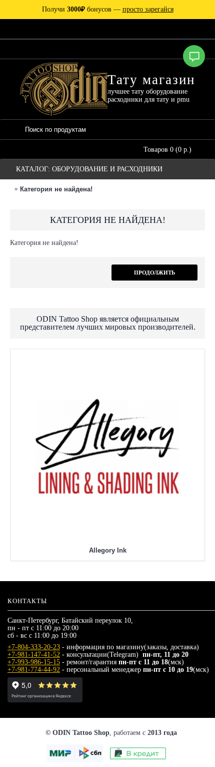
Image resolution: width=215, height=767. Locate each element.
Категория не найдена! (56, 189)
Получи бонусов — (108, 9)
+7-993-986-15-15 (34, 662)
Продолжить (154, 273)
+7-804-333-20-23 (34, 647)
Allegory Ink (107, 550)
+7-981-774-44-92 (34, 669)
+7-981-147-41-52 (34, 654)
